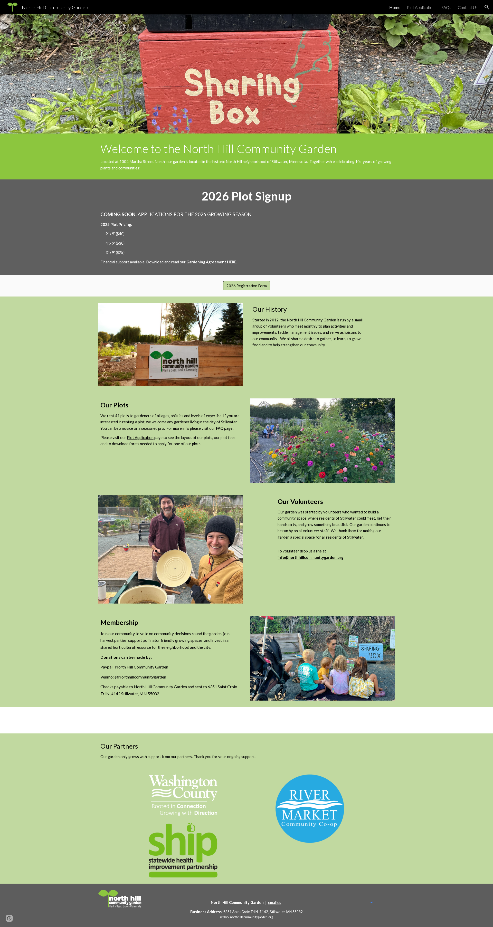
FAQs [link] (446, 7)
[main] (246, 156)
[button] (487, 7)
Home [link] (394, 7)
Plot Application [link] (420, 7)
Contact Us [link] (468, 7)
